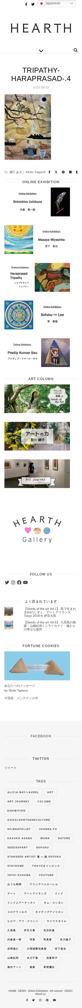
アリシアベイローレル (44, 884)
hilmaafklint (19, 829)
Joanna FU (48, 829)
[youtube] (54, 1000)
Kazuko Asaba (19, 838)
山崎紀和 (13, 958)
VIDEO (68, 990)
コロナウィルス (17, 912)
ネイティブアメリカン (49, 912)
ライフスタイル (57, 921)
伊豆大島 (29, 930)
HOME (12, 990)
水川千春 (32, 958)
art (50, 792)
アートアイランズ (35, 893)
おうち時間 (14, 884)
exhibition (16, 810)
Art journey (18, 801)
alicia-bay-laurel (23, 792)
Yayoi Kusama (19, 875)
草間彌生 (49, 967)
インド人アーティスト (21, 902)
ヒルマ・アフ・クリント (23, 921)
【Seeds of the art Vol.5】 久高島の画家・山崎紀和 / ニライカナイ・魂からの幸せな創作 (50, 626)
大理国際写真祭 (37, 948)
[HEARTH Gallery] (41, 28)
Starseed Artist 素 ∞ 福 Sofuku (34, 856)
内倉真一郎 (14, 939)
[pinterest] (47, 1000)
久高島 (11, 930)
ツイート (10, 767)
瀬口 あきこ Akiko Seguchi (27, 172)
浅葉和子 (52, 958)
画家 (32, 967)
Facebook (41, 736)
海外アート (14, 967)
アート (11, 893)
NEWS (22, 990)
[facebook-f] (26, 4)
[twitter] (33, 4)
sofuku (42, 847)
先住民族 (49, 930)
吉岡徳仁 (13, 948)
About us (40, 994)
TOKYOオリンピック (46, 866)
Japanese (52, 3)
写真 (32, 939)
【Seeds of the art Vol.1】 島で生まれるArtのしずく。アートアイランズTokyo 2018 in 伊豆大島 (50, 612)
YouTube (46, 875)
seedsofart (17, 847)
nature (64, 838)
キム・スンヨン (54, 902)
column (44, 801)
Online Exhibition (38, 990)
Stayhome (15, 866)
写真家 (48, 939)
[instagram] (40, 1000)
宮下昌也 (60, 948)
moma (45, 838)
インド (59, 893)
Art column (56, 990)
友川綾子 (66, 939)
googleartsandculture (28, 820)
